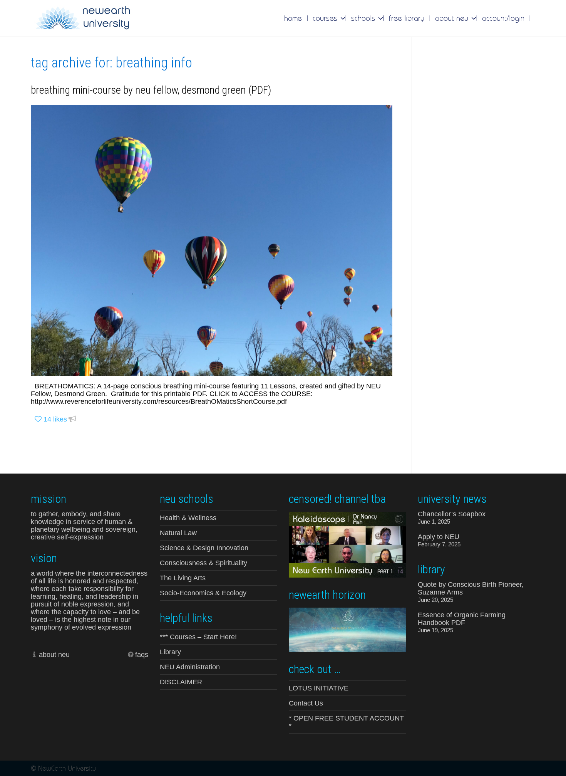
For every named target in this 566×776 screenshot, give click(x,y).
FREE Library (406, 18)
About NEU (453, 18)
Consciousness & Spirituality (203, 563)
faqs (141, 654)
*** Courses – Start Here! (198, 637)
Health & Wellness (188, 518)
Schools (364, 18)
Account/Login (503, 18)
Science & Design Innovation (204, 548)
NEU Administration (190, 667)
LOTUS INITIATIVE (318, 688)
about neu (54, 654)
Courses (326, 18)
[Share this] (72, 419)
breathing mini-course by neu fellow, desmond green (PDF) (151, 90)
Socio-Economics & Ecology (203, 593)
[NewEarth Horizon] (347, 629)
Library (170, 652)
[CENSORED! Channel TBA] (347, 544)
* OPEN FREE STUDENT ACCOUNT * (346, 722)
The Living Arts (183, 578)
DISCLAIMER (181, 682)
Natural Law (178, 533)
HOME (293, 18)
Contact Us (306, 703)
